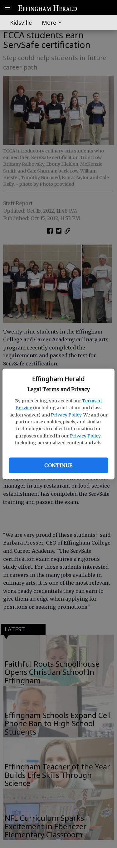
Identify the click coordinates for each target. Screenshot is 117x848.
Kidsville (21, 22)
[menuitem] (53, 22)
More (49, 22)
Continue (58, 465)
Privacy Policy (66, 415)
